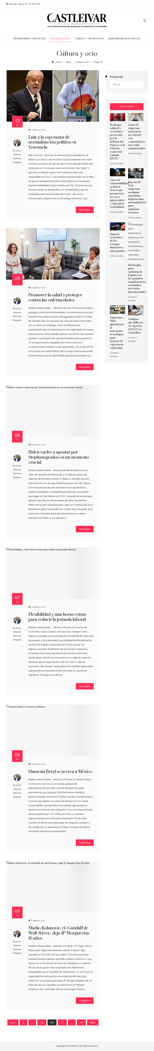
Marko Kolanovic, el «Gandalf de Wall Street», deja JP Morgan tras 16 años (58, 933)
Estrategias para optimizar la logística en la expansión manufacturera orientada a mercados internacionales (137, 279)
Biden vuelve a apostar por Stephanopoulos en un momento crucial (58, 457)
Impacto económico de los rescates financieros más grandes (117, 243)
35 (41, 1022)
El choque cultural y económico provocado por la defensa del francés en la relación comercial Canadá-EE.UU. (117, 141)
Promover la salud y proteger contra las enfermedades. (55, 297)
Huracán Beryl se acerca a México (60, 771)
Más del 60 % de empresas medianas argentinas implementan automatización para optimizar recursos (137, 197)
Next (92, 1022)
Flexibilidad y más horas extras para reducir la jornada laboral (57, 617)
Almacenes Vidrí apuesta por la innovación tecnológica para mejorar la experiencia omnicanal (117, 333)
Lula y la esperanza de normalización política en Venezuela (52, 142)
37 (62, 1022)
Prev (12, 1022)
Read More (85, 209)
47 (81, 1022)
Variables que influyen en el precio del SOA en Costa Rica (135, 326)
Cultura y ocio (38, 129)
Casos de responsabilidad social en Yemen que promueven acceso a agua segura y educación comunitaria (119, 193)
